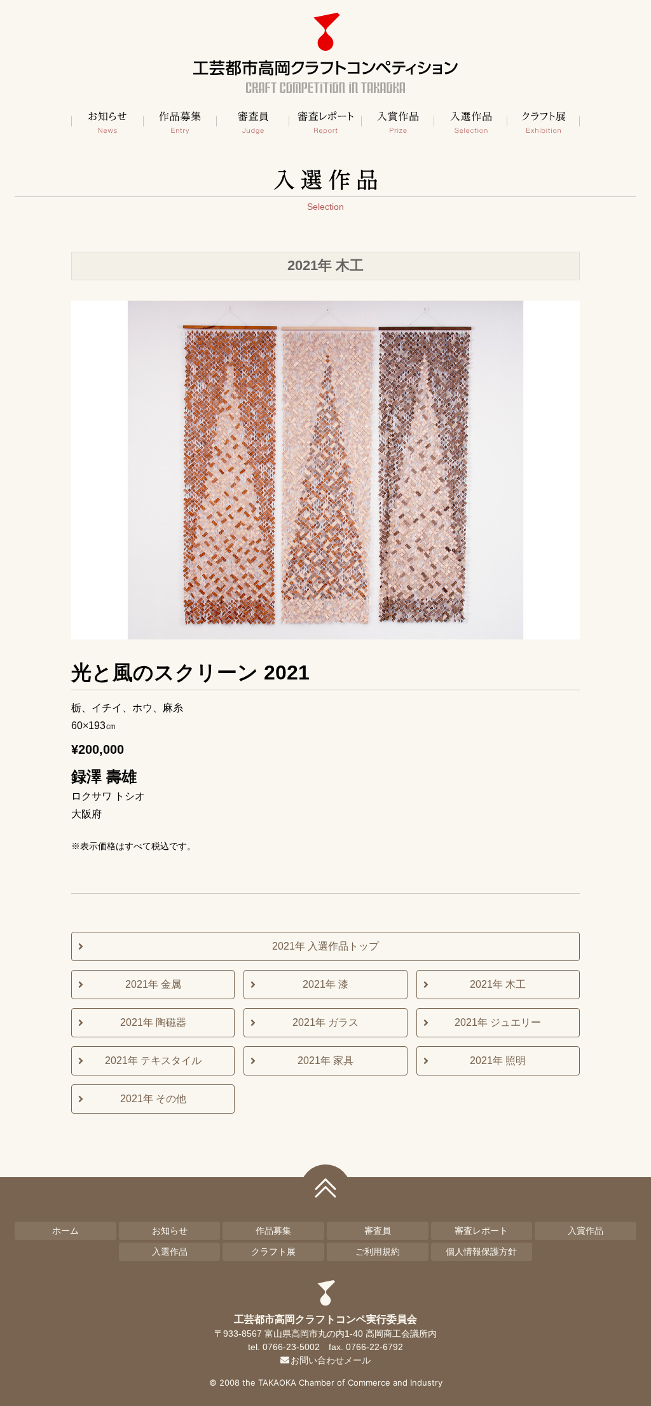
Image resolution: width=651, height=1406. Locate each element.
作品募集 (180, 121)
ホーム (65, 1230)
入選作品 (470, 121)
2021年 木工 (498, 984)
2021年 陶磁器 (153, 1022)
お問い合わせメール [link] (331, 1360)
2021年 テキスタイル (153, 1060)
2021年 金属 (153, 984)
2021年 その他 (153, 1098)
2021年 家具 (325, 1060)
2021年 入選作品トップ (325, 946)
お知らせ (107, 121)
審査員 (253, 121)
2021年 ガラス (325, 1022)
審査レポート (325, 121)
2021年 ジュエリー (498, 1022)
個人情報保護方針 (481, 1251)
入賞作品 (398, 121)
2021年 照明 (498, 1060)
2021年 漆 (325, 984)
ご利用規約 (377, 1251)
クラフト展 (543, 121)
